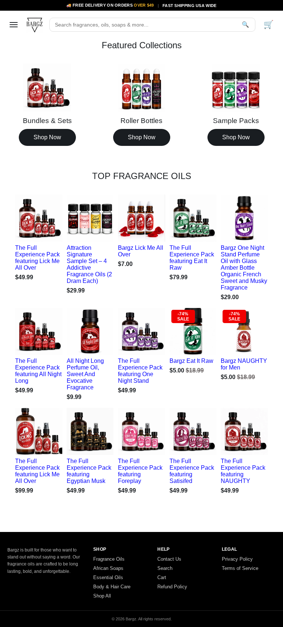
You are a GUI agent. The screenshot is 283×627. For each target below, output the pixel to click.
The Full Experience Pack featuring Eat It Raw (192, 258)
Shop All (102, 596)
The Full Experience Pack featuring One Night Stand (140, 371)
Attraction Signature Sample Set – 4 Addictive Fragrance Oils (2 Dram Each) (89, 264)
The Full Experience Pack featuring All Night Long (38, 371)
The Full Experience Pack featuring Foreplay (140, 471)
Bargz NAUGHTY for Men (244, 364)
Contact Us (169, 559)
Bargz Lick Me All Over (140, 251)
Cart (161, 577)
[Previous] (28, 216)
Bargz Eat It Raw (191, 361)
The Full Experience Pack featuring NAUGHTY (243, 471)
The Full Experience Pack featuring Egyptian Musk (89, 471)
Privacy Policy (237, 559)
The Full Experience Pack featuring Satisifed (192, 471)
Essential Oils (108, 577)
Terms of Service (240, 568)
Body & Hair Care (111, 586)
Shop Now (47, 137)
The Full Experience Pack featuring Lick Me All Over (37, 258)
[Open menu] (13, 24)
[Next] (49, 216)
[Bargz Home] (34, 25)
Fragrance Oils (109, 559)
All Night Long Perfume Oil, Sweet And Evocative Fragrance (85, 374)
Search (164, 568)
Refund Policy (172, 586)
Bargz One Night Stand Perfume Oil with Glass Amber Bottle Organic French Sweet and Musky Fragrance (244, 268)
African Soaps (108, 568)
